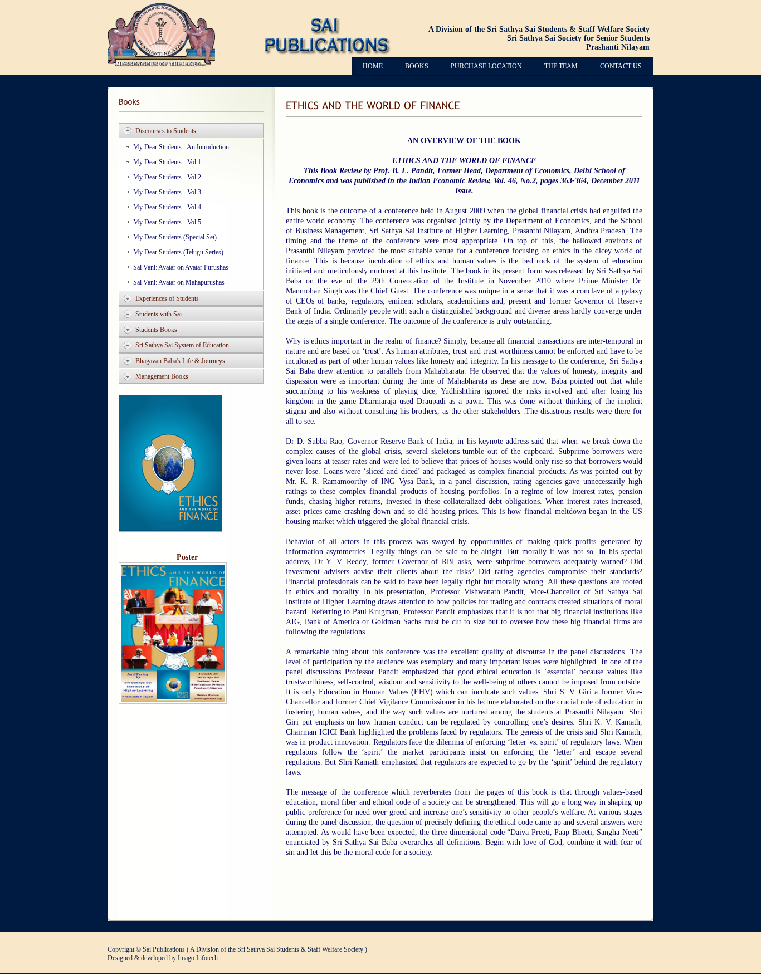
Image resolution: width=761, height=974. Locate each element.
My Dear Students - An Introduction (181, 147)
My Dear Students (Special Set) (175, 237)
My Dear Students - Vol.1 (167, 162)
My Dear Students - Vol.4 (167, 207)
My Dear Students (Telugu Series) (178, 252)
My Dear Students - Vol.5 (167, 222)
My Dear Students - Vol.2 (167, 177)
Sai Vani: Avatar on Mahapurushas (179, 282)
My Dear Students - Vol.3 (167, 192)
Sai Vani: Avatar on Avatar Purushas (180, 267)
